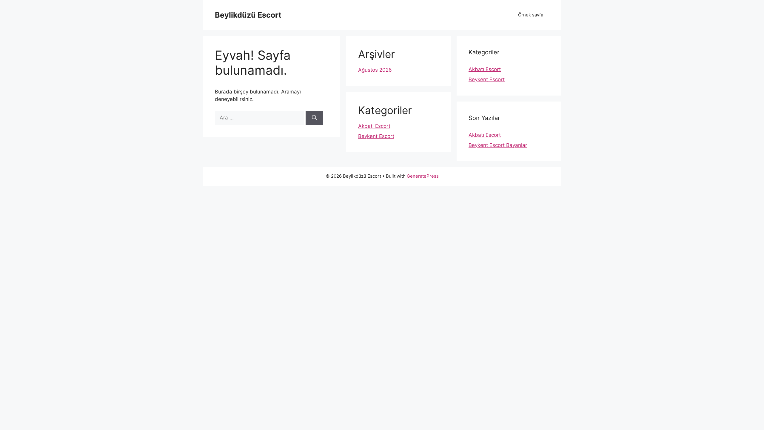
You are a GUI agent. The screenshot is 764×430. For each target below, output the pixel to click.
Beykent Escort (376, 136)
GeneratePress (423, 176)
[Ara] (314, 118)
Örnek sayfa (530, 15)
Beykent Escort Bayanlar (498, 145)
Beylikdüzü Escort (248, 14)
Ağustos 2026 (375, 70)
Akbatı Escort (374, 126)
